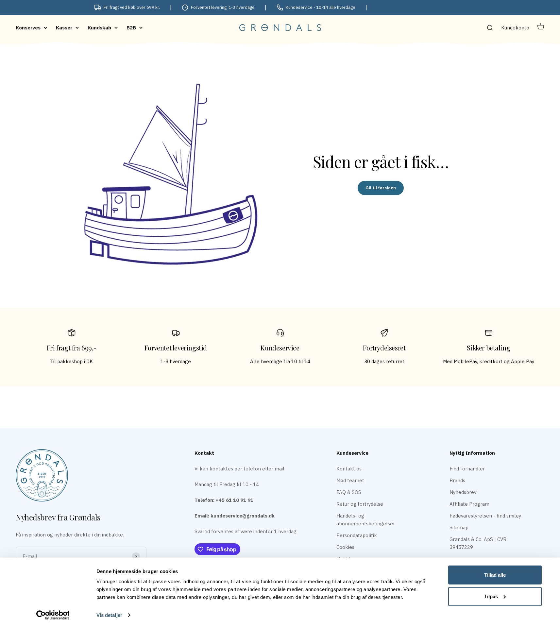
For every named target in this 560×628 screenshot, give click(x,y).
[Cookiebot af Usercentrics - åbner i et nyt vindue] (52, 615)
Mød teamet (350, 480)
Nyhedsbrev (463, 492)
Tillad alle (495, 575)
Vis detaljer (109, 615)
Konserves (28, 28)
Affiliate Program (469, 504)
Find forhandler (467, 469)
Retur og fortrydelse (359, 504)
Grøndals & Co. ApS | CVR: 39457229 (479, 543)
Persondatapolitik (356, 535)
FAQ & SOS (348, 492)
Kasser (64, 28)
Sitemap (459, 527)
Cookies (345, 547)
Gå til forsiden (380, 188)
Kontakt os (349, 469)
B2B (131, 28)
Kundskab (99, 28)
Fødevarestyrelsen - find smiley (485, 516)
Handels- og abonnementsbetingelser (365, 520)
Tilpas (491, 596)
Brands (457, 480)
